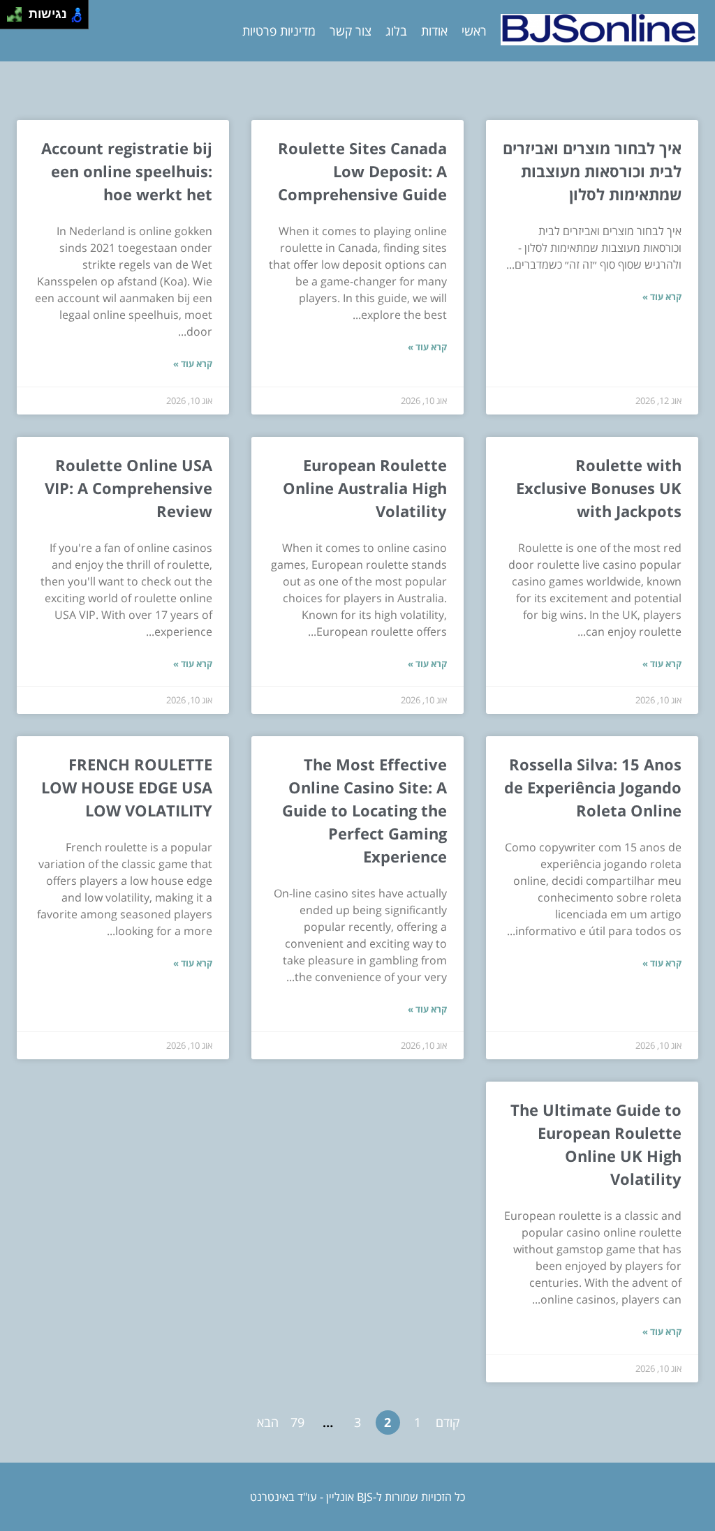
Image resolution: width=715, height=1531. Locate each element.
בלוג (396, 30)
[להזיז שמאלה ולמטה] (11, 18)
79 (297, 1422)
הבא (268, 1422)
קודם (447, 1422)
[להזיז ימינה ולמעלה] (18, 11)
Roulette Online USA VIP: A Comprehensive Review (128, 487)
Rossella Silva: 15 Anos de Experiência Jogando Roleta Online (592, 787)
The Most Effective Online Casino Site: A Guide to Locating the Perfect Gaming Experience (364, 810)
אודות (434, 30)
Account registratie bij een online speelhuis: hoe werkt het (126, 170)
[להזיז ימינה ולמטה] (18, 18)
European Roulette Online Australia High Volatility (365, 487)
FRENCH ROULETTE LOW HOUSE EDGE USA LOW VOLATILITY (126, 787)
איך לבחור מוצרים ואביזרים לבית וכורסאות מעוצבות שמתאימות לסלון (592, 170)
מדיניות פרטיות (279, 30)
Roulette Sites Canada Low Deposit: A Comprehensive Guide (362, 170)
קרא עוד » (661, 296)
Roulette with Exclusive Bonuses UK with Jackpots (598, 487)
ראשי (474, 30)
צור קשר (350, 30)
